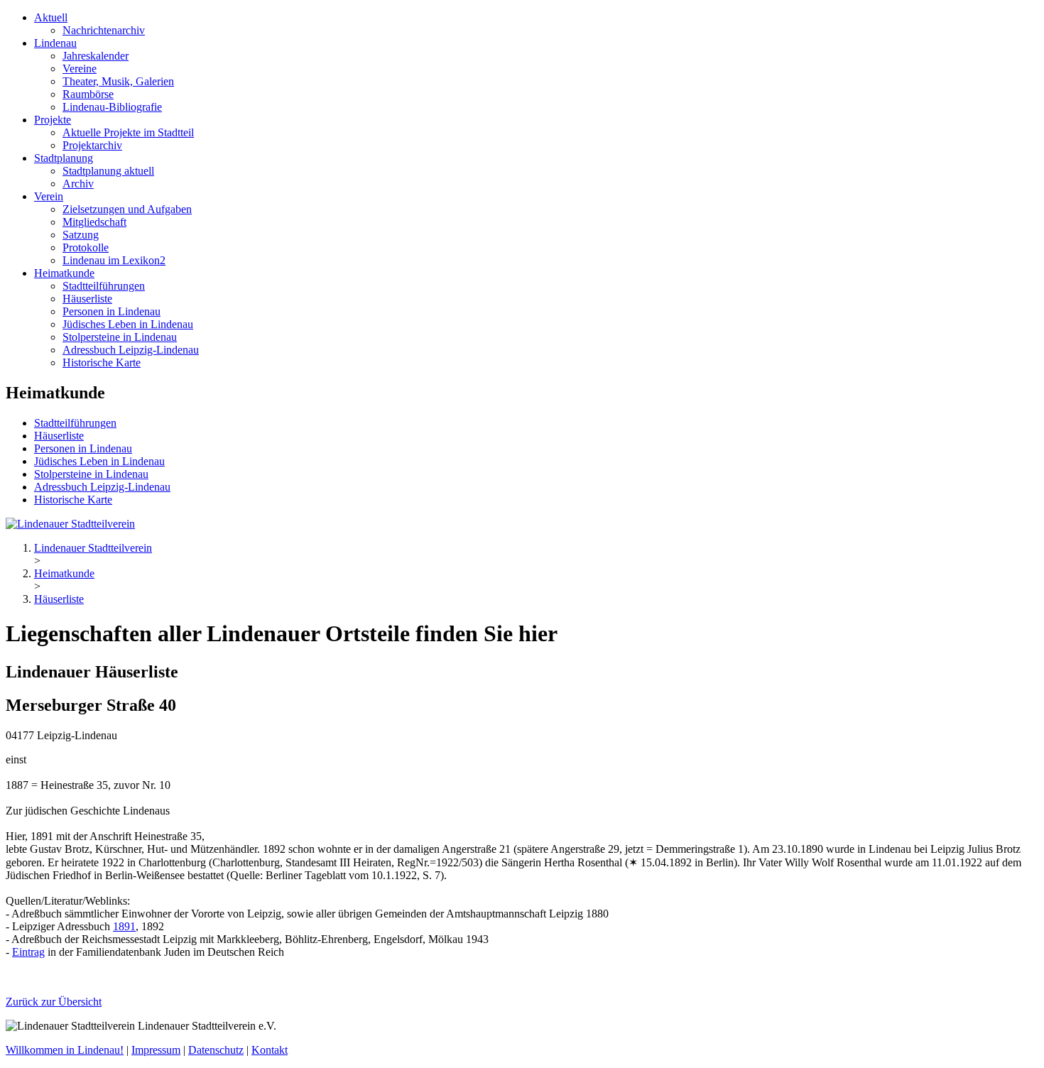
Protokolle (85, 247)
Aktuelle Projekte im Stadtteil (128, 132)
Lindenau (55, 43)
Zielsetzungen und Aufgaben (127, 209)
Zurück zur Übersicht (54, 1002)
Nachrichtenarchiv (103, 30)
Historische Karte (101, 362)
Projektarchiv (92, 145)
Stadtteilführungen (103, 286)
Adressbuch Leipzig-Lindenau (130, 350)
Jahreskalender (95, 56)
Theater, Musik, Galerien (118, 81)
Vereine (79, 68)
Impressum (155, 1050)
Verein (48, 196)
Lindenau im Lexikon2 (113, 260)
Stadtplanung (63, 158)
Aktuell (50, 17)
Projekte (52, 120)
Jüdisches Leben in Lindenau (127, 324)
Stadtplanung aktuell (108, 171)
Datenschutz (216, 1050)
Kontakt (269, 1050)
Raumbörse (88, 94)
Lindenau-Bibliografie (112, 107)
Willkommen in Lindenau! (65, 1050)
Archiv (78, 184)
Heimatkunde (64, 273)
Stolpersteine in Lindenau (119, 337)
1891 (124, 926)
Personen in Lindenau (111, 311)
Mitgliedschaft (94, 222)
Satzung (80, 235)
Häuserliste (87, 299)
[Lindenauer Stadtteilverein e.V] (70, 524)
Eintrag (28, 952)
